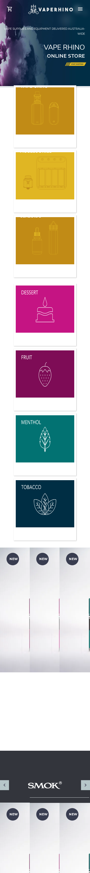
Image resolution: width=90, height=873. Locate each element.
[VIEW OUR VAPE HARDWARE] (45, 105)
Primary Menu (80, 9)
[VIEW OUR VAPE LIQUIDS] (45, 235)
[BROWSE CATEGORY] (45, 303)
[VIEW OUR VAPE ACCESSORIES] (45, 170)
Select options (19, 708)
